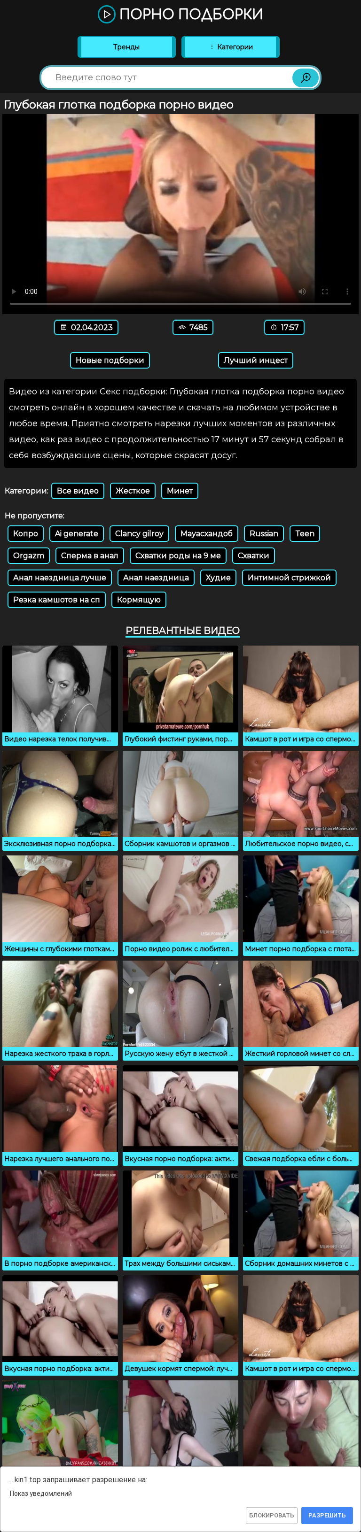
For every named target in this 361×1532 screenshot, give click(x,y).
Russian (264, 533)
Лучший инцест (256, 360)
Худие (218, 577)
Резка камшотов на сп (56, 599)
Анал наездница (156, 577)
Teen (304, 533)
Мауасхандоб (206, 533)
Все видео (78, 490)
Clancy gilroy (139, 533)
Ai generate (76, 533)
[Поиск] (305, 78)
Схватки (253, 555)
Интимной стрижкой (289, 577)
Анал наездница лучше (59, 577)
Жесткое (133, 490)
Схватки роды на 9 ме (178, 555)
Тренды (126, 47)
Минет (180, 490)
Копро (25, 533)
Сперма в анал (89, 555)
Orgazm (28, 555)
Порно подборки (189, 15)
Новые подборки (110, 360)
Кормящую (139, 599)
